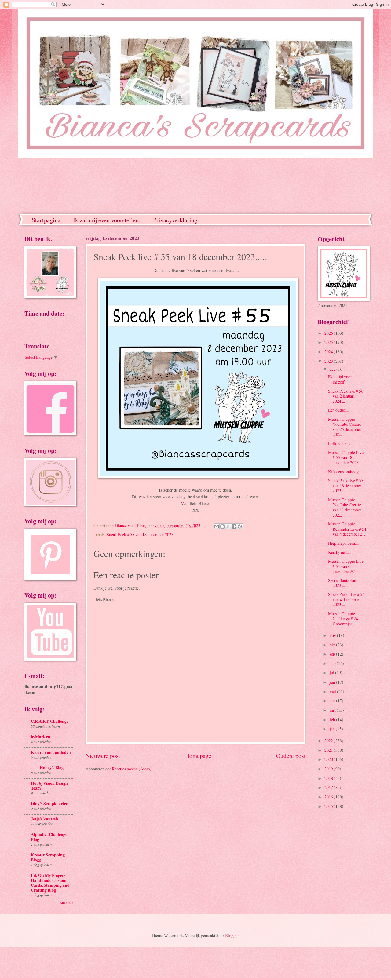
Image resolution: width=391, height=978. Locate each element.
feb (333, 719)
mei (333, 691)
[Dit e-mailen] (217, 526)
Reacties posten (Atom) (132, 769)
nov (333, 635)
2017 (329, 787)
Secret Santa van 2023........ (342, 582)
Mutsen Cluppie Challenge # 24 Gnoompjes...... (343, 619)
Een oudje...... (339, 410)
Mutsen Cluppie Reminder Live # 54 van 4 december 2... (347, 529)
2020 (329, 759)
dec (333, 369)
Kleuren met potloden (51, 752)
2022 (329, 740)
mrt (333, 710)
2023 (329, 361)
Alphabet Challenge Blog (49, 836)
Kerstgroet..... (339, 552)
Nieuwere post (103, 755)
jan (333, 729)
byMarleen (40, 737)
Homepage (198, 755)
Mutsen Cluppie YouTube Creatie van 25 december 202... (344, 426)
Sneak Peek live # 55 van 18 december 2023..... (345, 485)
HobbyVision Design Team (49, 785)
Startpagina (46, 220)
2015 (329, 806)
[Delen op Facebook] (234, 526)
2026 (329, 333)
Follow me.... (339, 443)
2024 (329, 351)
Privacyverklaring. (176, 220)
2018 (329, 778)
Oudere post (290, 755)
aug (333, 663)
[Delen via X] (228, 526)
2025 (329, 342)
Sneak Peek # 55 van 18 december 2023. (140, 534)
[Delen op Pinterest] (240, 526)
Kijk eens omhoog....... (346, 471)
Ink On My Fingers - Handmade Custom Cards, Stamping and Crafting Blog (50, 882)
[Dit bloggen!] (222, 526)
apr (333, 701)
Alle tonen (66, 902)
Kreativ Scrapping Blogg (48, 857)
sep (333, 654)
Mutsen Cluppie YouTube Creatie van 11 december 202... (344, 507)
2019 (329, 769)
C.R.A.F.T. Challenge (49, 721)
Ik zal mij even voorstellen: (107, 220)
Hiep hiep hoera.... (343, 543)
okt (333, 645)
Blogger (232, 935)
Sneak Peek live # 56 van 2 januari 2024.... (345, 396)
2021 (329, 750)
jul (332, 672)
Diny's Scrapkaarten (49, 804)
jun (333, 682)
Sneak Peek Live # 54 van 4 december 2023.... (346, 599)
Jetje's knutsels (44, 819)
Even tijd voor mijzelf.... (340, 379)
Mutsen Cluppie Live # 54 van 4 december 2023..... (346, 566)
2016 (329, 797)
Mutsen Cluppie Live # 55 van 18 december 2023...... (346, 457)
